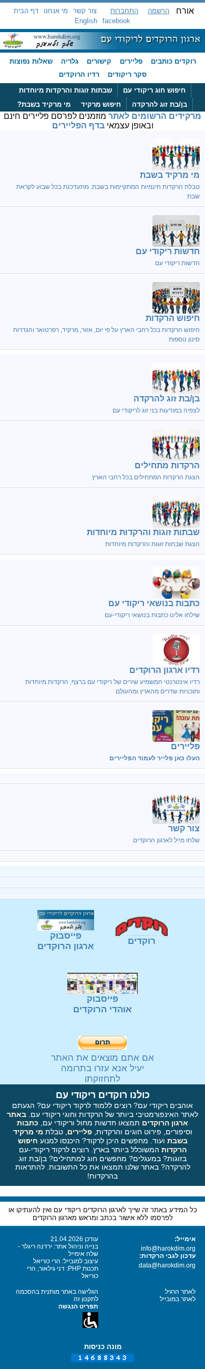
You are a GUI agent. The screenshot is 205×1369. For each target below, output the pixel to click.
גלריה (69, 61)
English (86, 21)
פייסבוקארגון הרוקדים (65, 941)
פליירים (131, 61)
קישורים (99, 61)
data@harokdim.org (167, 1265)
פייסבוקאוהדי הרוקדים (102, 1004)
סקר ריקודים (127, 74)
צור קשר (85, 11)
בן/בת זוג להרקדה (159, 104)
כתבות (27, 1123)
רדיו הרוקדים (79, 74)
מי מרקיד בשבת (170, 174)
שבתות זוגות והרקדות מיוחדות (65, 90)
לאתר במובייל (178, 1299)
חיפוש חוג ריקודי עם (154, 90)
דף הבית (26, 11)
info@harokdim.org (168, 1248)
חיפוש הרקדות (173, 318)
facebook (116, 21)
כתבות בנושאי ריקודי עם (154, 603)
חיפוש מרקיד (101, 104)
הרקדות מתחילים (167, 465)
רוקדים (142, 941)
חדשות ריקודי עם (168, 251)
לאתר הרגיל (180, 1291)
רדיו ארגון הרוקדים (164, 670)
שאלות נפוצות (31, 61)
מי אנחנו (56, 11)
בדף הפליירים (78, 125)
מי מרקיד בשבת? (43, 104)
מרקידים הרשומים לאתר (154, 116)
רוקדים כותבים (173, 61)
